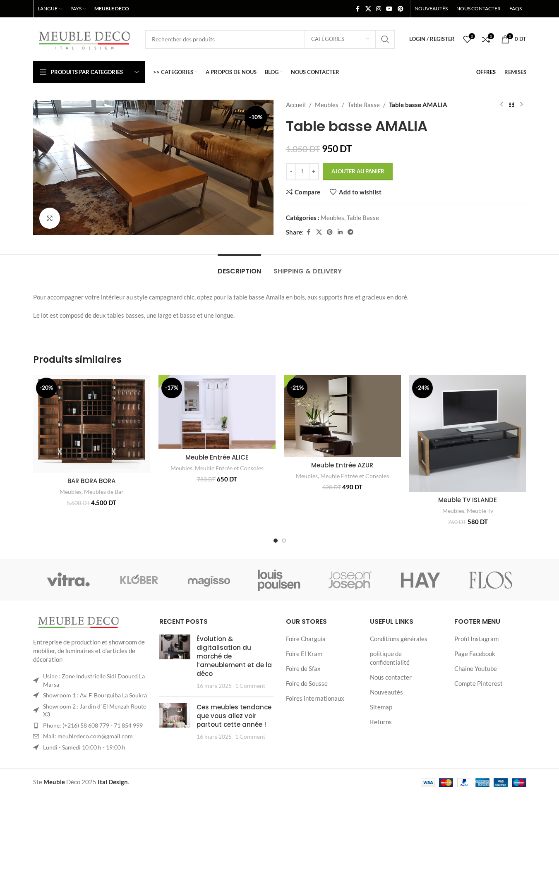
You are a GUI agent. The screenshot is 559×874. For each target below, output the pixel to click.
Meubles (326, 104)
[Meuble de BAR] (138, 580)
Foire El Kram (304, 653)
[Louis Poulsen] (279, 580)
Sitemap (381, 707)
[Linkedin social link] (340, 232)
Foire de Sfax (303, 668)
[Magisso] (209, 580)
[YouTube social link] (389, 8)
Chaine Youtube (475, 668)
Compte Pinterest (478, 683)
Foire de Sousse (307, 683)
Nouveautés (386, 692)
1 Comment (250, 685)
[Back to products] (511, 105)
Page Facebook (474, 653)
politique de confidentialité (390, 658)
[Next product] (521, 105)
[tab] (239, 267)
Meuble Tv (480, 510)
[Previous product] (501, 105)
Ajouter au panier (357, 171)
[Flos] (491, 580)
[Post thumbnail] (174, 662)
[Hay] (420, 580)
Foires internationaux (315, 698)
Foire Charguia (306, 638)
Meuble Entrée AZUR (342, 465)
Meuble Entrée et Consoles (229, 468)
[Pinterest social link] (400, 8)
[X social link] (368, 8)
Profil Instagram (476, 638)
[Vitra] (68, 580)
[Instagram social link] (379, 8)
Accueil (296, 104)
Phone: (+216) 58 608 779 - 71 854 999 (93, 725)
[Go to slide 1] (276, 541)
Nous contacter (391, 677)
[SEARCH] (385, 39)
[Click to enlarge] (49, 218)
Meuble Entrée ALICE (217, 457)
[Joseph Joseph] (350, 580)
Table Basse (364, 104)
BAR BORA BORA (91, 481)
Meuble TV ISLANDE (467, 500)
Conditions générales (398, 638)
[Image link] (78, 622)
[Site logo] (85, 38)
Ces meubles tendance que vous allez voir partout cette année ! (234, 716)
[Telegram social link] (350, 232)
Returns (381, 722)
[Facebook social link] (358, 8)
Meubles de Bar (104, 491)
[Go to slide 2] (284, 541)
